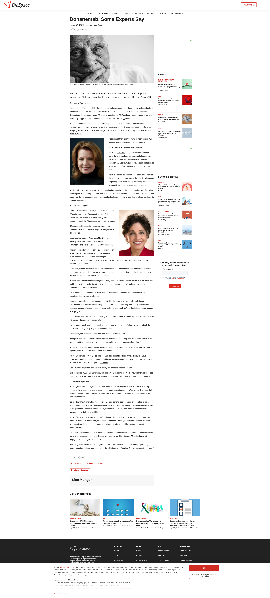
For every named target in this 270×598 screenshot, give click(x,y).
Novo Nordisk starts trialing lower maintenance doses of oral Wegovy (169, 133)
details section (125, 588)
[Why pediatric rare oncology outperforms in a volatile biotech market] (187, 186)
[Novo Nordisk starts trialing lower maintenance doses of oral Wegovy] (187, 133)
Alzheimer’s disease (95, 463)
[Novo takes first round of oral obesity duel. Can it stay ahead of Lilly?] (187, 244)
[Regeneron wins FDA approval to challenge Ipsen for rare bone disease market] (151, 507)
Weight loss (163, 129)
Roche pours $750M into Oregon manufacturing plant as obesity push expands (83, 523)
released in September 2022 (103, 272)
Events (115, 13)
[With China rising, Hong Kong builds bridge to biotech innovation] (187, 230)
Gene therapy (175, 518)
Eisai (139, 386)
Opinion (161, 182)
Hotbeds (151, 13)
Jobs (126, 13)
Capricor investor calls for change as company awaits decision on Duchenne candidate (169, 86)
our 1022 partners (67, 567)
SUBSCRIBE (249, 5)
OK (204, 568)
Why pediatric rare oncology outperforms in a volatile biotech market (169, 186)
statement (104, 363)
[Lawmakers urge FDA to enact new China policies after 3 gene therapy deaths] (187, 100)
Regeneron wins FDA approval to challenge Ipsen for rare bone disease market (150, 523)
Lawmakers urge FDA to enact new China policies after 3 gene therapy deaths (168, 100)
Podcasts (103, 13)
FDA (159, 197)
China (160, 226)
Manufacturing (75, 518)
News (89, 13)
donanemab (98, 359)
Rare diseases (142, 518)
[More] (93, 13)
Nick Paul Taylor (162, 137)
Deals (160, 115)
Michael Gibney (162, 122)
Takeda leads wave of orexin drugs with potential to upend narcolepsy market (168, 215)
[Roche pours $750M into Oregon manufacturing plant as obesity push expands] (85, 507)
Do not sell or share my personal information (204, 575)
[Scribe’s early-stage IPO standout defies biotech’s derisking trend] (118, 507)
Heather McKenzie (163, 90)
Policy (160, 96)
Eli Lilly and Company (80, 470)
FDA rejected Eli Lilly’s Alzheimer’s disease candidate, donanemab (110, 108)
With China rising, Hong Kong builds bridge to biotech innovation (168, 230)
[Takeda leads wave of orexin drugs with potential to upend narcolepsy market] (187, 215)
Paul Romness (162, 191)
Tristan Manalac (162, 249)
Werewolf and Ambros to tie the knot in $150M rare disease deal (168, 118)
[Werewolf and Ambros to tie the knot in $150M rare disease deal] (187, 119)
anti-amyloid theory (120, 178)
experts (78, 368)
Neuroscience (76, 463)
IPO (104, 518)
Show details (58, 594)
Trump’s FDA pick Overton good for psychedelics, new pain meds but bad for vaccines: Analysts (169, 201)
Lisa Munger (98, 25)
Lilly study (121, 153)
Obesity (161, 240)
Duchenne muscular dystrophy (166, 81)
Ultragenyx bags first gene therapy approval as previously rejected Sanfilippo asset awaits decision (182, 523)
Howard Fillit (83, 356)
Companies (137, 13)
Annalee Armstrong (163, 234)
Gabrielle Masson (163, 105)
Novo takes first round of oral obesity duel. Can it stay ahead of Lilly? (169, 244)
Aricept (73, 386)
